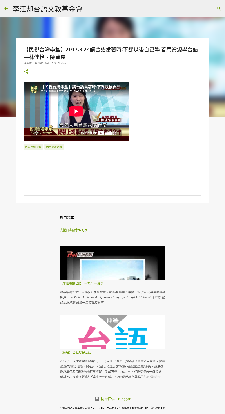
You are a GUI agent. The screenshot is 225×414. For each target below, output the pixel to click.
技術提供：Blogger (115, 399)
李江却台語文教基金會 (47, 9)
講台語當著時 (54, 147)
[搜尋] (88, 8)
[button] (26, 72)
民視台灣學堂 (33, 147)
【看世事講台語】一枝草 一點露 (81, 283)
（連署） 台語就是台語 (75, 352)
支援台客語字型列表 (73, 230)
